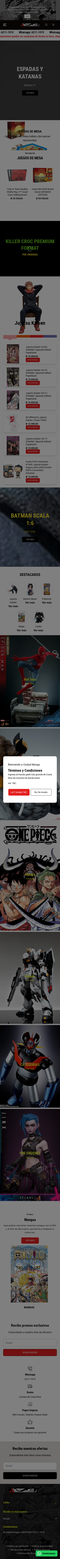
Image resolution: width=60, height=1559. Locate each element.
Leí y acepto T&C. (19, 792)
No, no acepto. (41, 792)
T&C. (14, 783)
